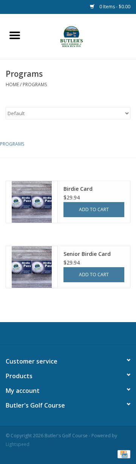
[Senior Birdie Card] (32, 267)
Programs (35, 84)
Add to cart (94, 209)
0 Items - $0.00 (114, 6)
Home (12, 84)
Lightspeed (17, 444)
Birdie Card (78, 188)
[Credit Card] (122, 453)
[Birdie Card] (32, 202)
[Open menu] (14, 35)
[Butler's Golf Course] (82, 36)
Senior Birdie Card (87, 253)
